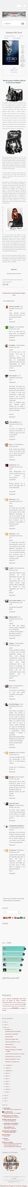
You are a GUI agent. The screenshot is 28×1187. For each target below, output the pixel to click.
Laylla (11, 568)
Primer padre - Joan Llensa (10, 1128)
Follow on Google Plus (12, 2)
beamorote (12, 465)
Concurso (4, 1002)
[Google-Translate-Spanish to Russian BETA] (18, 917)
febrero (7, 1089)
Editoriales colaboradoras (10, 1004)
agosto (7, 1073)
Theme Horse (11, 1180)
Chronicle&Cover (16, 1176)
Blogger (15, 1178)
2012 (5, 1101)
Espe (10, 444)
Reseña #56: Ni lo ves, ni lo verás (13, 1056)
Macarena (12, 499)
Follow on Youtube (18, 2)
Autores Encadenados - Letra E (12, 1042)
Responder (12, 322)
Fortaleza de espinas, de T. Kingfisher (12, 1113)
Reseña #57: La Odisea (10, 1047)
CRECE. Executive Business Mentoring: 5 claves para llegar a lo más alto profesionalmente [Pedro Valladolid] (13, 1145)
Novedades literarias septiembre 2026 (12, 1109)
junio (7, 1078)
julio (7, 1076)
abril (7, 1084)
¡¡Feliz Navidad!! (9, 1036)
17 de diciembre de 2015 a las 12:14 (15, 378)
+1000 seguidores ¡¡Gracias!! (12, 958)
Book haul (23, 998)
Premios (4, 1008)
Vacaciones (6, 1140)
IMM (24, 1004)
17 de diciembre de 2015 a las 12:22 (15, 424)
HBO (22, 1004)
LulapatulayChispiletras (16, 826)
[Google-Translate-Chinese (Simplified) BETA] (4, 917)
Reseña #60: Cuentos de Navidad (13, 1031)
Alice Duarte (13, 376)
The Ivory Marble (8, 1142)
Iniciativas (4, 1006)
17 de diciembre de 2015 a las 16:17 (15, 536)
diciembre (8, 1029)
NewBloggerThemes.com (14, 1181)
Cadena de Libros (14, 1000)
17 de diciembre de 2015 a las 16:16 (15, 501)
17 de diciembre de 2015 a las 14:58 (15, 467)
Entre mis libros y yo (9, 1127)
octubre (7, 1068)
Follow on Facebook (6, 2)
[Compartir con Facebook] (7, 284)
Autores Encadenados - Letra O (12, 1059)
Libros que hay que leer (10, 1119)
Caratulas (23, 1000)
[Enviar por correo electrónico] (3, 284)
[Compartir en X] (6, 284)
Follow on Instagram (15, 2)
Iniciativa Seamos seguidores (12, 947)
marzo (7, 1086)
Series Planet (7, 1134)
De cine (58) (6, 1136)
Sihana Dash (13, 617)
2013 (5, 1098)
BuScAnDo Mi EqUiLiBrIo (10, 1131)
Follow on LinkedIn (21, 2)
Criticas (10, 1002)
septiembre (8, 1070)
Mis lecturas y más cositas (10, 1115)
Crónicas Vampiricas (17, 1002)
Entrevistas (17, 1004)
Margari (11, 327)
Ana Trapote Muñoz (15, 600)
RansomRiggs (9, 1008)
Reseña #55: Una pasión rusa (12, 1061)
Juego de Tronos (11, 1006)
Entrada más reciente (9, 293)
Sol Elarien (12, 850)
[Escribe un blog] (4, 284)
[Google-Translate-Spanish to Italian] (24, 917)
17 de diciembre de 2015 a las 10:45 (16, 308)
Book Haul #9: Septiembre (12, 969)
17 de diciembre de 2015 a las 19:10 (15, 619)
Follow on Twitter (9, 2)
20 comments (17, 38)
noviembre (8, 1065)
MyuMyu (11, 777)
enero (7, 1092)
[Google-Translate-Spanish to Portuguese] (21, 917)
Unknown (12, 752)
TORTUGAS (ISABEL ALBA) (10, 1132)
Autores (4, 998)
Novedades (23, 1006)
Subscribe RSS (24, 2)
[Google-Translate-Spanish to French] (7, 917)
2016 (5, 1024)
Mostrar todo (23, 1149)
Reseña (6, 38)
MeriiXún (12, 345)
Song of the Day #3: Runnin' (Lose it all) (14, 1054)
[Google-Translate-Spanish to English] (15, 917)
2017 (5, 1022)
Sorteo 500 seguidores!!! (11, 963)
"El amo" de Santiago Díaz (10, 1121)
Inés (10, 686)
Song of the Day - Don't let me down (14, 953)
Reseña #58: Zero (14, 32)
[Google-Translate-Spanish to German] (10, 917)
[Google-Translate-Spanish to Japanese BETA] (12, 917)
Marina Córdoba (14, 306)
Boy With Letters (8, 1112)
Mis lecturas (7, 1108)
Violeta (6, 1138)
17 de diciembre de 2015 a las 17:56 (17, 602)
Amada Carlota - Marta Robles (11, 1124)
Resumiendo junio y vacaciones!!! (11, 1117)
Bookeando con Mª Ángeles (11, 1123)
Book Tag (5, 1000)
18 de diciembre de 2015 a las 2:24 (16, 706)
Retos (20, 1008)
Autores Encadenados (13, 998)
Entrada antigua (20, 293)
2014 (5, 1095)
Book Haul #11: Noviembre (11, 1034)
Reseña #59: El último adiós (11, 1039)
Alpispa (11, 643)
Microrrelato (17, 1006)
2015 (5, 1027)
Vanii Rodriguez (14, 704)
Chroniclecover (10, 36)
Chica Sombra (13, 422)
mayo (7, 1081)
